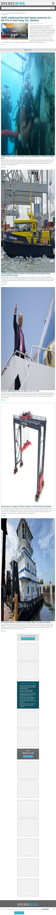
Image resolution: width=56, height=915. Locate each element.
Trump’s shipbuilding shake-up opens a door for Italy (20, 391)
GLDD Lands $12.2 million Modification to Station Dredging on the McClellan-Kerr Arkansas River (28, 687)
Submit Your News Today (28, 638)
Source (2, 44)
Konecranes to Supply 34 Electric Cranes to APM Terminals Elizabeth (26, 507)
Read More (3, 167)
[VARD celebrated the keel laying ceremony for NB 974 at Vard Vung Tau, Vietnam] (14, 31)
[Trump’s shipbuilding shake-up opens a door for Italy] (28, 338)
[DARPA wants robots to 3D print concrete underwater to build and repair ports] (28, 103)
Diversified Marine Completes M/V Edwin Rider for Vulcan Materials (26, 622)
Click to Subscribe (28, 756)
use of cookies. (45, 909)
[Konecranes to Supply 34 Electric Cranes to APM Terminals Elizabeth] (28, 454)
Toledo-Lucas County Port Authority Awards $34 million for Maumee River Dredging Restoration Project (28, 694)
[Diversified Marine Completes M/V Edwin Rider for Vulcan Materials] (28, 569)
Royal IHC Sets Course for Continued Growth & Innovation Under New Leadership (28, 705)
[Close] (54, 908)
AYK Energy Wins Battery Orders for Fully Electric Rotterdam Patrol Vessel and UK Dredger (25, 274)
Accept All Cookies (19, 912)
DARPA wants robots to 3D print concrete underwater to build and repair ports (27, 157)
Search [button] (52, 8)
